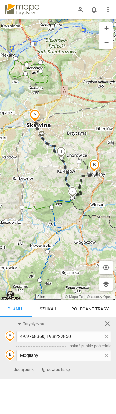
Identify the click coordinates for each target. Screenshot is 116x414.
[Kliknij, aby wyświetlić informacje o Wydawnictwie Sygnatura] (11, 295)
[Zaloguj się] (80, 10)
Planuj (15, 308)
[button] (34, 115)
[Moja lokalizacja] (106, 267)
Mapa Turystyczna (83, 297)
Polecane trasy (90, 308)
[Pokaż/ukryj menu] (108, 10)
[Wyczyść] (107, 324)
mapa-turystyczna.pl (22, 9)
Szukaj (48, 308)
